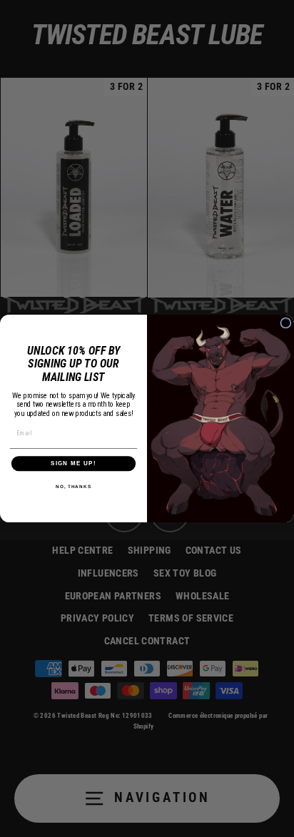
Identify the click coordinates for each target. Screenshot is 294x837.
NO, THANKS (73, 485)
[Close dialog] (285, 323)
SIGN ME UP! (73, 463)
